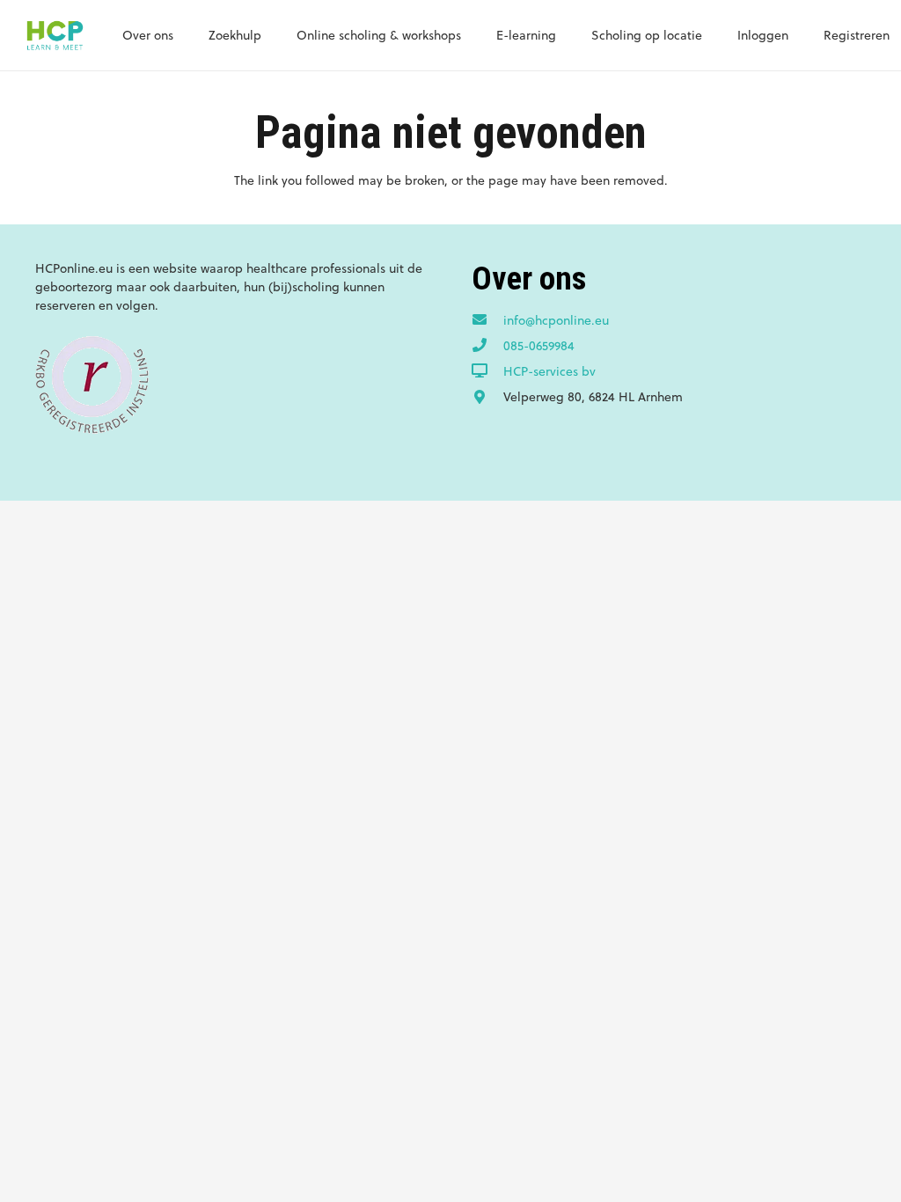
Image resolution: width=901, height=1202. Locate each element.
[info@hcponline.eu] (487, 320)
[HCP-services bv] (487, 371)
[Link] (54, 35)
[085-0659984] (487, 346)
